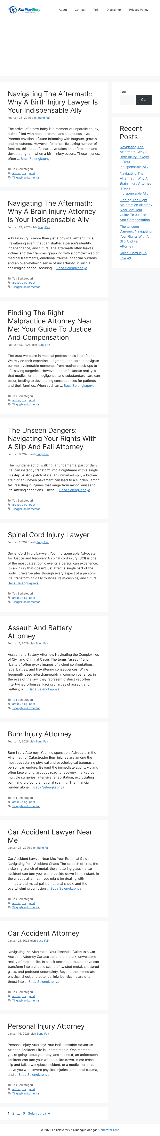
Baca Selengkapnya (36, 159)
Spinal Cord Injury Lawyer (48, 535)
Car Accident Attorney (43, 933)
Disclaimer (114, 10)
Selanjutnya (39, 1113)
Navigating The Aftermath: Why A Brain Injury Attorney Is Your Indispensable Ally (52, 211)
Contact (80, 10)
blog (25, 173)
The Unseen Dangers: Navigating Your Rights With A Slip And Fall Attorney (52, 438)
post (32, 173)
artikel (16, 173)
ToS (96, 10)
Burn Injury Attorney (40, 734)
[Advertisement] (80, 48)
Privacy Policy (138, 10)
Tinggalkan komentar (26, 177)
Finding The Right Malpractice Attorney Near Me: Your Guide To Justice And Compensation (50, 325)
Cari (123, 92)
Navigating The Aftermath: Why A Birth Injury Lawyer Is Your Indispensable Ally (53, 102)
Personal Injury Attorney (46, 1026)
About (63, 10)
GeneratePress (108, 1130)
